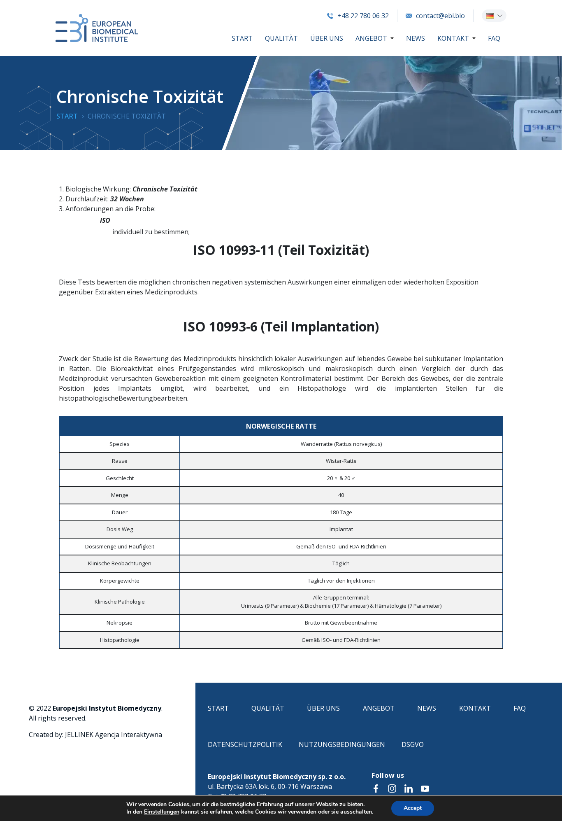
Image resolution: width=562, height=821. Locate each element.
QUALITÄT (281, 38)
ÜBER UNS (326, 38)
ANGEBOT (371, 38)
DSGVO (413, 744)
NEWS (415, 38)
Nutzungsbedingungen (342, 744)
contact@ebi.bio (440, 15)
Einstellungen (161, 812)
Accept (413, 808)
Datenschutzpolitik (245, 744)
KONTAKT (453, 38)
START (242, 38)
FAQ (494, 38)
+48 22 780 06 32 (363, 15)
